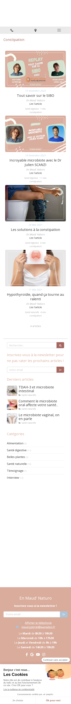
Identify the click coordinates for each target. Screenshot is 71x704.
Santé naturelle (17, 464)
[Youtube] (38, 655)
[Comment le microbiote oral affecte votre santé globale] (12, 404)
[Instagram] (43, 655)
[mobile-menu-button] (59, 30)
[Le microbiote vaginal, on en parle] (12, 418)
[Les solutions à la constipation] (35, 203)
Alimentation (15, 443)
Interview (13, 478)
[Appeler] (12, 30)
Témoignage (15, 471)
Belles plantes (16, 457)
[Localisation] (35, 30)
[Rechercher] (60, 345)
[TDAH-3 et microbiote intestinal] (12, 390)
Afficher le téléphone (38, 623)
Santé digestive (17, 450)
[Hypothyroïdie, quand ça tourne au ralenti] (35, 268)
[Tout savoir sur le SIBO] (35, 69)
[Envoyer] (60, 370)
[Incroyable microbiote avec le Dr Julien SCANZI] (35, 134)
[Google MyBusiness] (32, 655)
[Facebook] (27, 655)
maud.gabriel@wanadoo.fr (38, 627)
